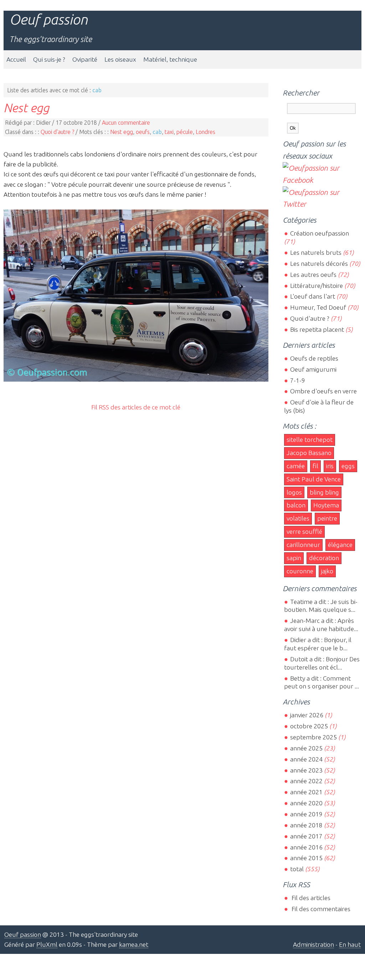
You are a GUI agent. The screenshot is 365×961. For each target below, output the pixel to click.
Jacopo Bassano (309, 452)
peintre (327, 518)
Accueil (16, 59)
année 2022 (306, 780)
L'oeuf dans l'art (312, 296)
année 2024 (306, 759)
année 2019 (306, 814)
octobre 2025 (309, 726)
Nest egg (26, 107)
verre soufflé (304, 531)
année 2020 (306, 803)
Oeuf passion (48, 19)
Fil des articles (310, 897)
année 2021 (306, 792)
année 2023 (306, 770)
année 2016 (306, 847)
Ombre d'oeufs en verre (323, 391)
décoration (324, 557)
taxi (169, 132)
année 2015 (306, 857)
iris (330, 466)
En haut (350, 944)
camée (296, 466)
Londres (205, 132)
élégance (340, 544)
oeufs (143, 132)
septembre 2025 (313, 737)
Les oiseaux (120, 59)
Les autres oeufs (313, 274)
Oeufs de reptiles (314, 358)
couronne (300, 571)
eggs (348, 466)
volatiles (298, 518)
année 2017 (306, 836)
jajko (327, 571)
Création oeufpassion (319, 233)
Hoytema (326, 505)
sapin (294, 557)
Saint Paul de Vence (314, 479)
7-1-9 (297, 380)
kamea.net (133, 944)
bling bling (324, 492)
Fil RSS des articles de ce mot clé (135, 407)
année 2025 (306, 748)
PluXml (46, 944)
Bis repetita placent (317, 329)
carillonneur (303, 544)
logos (294, 492)
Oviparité (84, 59)
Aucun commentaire (126, 122)
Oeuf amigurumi (313, 369)
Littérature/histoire (316, 285)
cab (157, 132)
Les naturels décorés (319, 263)
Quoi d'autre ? (57, 132)
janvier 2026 (306, 715)
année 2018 (306, 825)
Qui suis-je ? (49, 59)
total (297, 869)
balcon (296, 505)
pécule (184, 132)
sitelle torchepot (310, 439)
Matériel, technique (170, 59)
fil (315, 466)
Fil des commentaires (320, 908)
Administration (313, 944)
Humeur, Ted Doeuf (318, 307)
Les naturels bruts (315, 252)
